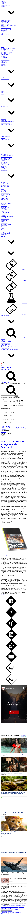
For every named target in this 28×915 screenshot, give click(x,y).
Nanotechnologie (4, 223)
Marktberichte (4, 26)
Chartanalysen (4, 30)
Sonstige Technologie (5, 232)
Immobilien (3, 208)
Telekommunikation (5, 233)
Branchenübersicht (5, 79)
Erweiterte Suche (4, 106)
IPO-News (3, 32)
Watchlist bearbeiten (5, 344)
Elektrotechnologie (5, 193)
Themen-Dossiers (5, 34)
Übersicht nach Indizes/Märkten (8, 48)
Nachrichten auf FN (5, 5)
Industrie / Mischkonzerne (6, 210)
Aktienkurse (3, 119)
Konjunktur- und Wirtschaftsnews (8, 25)
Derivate (24, 291)
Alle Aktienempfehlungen (6, 29)
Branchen (3, 77)
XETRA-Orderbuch (5, 136)
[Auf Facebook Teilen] (11, 606)
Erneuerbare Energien (5, 194)
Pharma (2, 228)
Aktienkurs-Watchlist (5, 343)
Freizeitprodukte (4, 198)
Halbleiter (3, 202)
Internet (2, 211)
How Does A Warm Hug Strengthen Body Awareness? (12, 444)
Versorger (3, 236)
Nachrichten (3, 2)
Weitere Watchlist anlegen (6, 340)
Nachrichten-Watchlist (6, 341)
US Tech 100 (4, 57)
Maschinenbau (4, 220)
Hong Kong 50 (4, 65)
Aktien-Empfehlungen (15, 907)
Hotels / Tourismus (5, 207)
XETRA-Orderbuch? (5, 139)
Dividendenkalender (5, 123)
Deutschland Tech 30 (5, 53)
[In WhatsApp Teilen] (11, 650)
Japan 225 (3, 64)
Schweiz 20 (3, 61)
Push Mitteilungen (5, 430)
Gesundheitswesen (5, 199)
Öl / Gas (2, 226)
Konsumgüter (4, 213)
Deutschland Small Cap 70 (7, 51)
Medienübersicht (4, 92)
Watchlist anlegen (5, 348)
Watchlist (24, 337)
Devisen (24, 314)
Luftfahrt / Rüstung (5, 219)
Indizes (2, 47)
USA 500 (3, 56)
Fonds (23, 269)
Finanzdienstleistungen (6, 196)
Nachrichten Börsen (5, 907)
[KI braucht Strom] (14, 554)
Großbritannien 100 (5, 60)
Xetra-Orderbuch (11, 905)
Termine (2, 33)
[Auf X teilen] (11, 617)
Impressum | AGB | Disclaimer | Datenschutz (11, 912)
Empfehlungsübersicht (6, 28)
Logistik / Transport (5, 217)
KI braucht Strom (4, 555)
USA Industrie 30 (5, 54)
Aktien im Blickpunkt (5, 20)
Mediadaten (15, 909)
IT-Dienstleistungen (5, 212)
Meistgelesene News (5, 24)
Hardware (3, 204)
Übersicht (3, 138)
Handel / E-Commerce (6, 203)
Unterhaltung (4, 234)
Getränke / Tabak (4, 200)
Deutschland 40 (4, 49)
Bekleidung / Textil (5, 186)
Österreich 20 (4, 62)
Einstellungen (4, 345)
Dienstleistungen (4, 190)
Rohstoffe (3, 229)
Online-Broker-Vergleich (6, 124)
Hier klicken (3, 595)
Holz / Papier (4, 206)
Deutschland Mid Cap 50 (6, 52)
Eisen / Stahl (3, 191)
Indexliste (3, 153)
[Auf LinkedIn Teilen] (11, 639)
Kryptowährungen (5, 315)
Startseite (3, 1)
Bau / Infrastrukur (5, 185)
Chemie (2, 189)
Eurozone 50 (3, 58)
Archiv (2, 94)
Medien (2, 91)
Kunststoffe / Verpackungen (7, 216)
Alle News (3, 6)
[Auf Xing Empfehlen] (11, 628)
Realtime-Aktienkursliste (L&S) (8, 121)
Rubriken (3, 18)
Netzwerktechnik (4, 225)
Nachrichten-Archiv (8, 908)
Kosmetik (3, 215)
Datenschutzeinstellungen (6, 909)
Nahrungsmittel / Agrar (6, 224)
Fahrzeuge (3, 195)
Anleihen (24, 280)
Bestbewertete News (5, 22)
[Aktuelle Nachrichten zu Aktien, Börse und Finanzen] (6, 369)
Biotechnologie (4, 187)
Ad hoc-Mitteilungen (5, 21)
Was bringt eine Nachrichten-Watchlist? (9, 346)
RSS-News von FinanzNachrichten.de (9, 913)
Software (3, 230)
